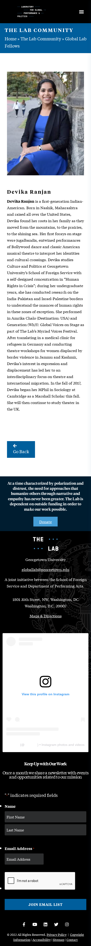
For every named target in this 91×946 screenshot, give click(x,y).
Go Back (21, 451)
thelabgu (30, 745)
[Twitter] (56, 924)
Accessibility (41, 939)
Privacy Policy (56, 934)
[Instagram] (67, 924)
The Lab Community (41, 38)
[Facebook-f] (24, 924)
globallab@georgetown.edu (45, 569)
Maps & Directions (46, 615)
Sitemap (58, 939)
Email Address (19, 848)
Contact (72, 939)
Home (11, 38)
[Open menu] (81, 12)
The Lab (13, 745)
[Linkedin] (45, 924)
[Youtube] (35, 924)
